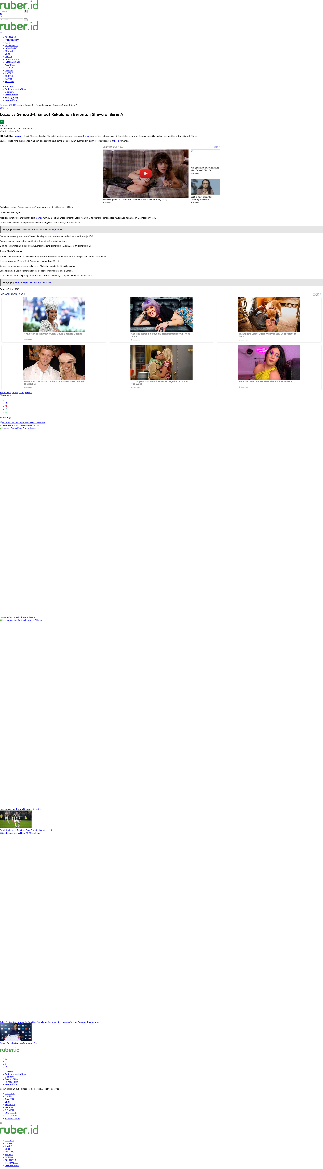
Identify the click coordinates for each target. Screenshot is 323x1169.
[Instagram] (6, 1061)
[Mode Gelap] (1, 14)
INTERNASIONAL (12, 62)
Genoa (86, 136)
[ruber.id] (36, 8)
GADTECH (9, 73)
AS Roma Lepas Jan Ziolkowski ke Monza (19, 425)
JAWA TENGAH (12, 59)
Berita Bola (5, 392)
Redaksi (9, 86)
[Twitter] (6, 1058)
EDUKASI (9, 51)
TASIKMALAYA (11, 45)
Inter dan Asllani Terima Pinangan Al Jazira (20, 809)
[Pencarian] (1, 17)
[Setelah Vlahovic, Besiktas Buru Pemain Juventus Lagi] (16, 827)
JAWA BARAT (11, 48)
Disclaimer (10, 92)
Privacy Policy (11, 97)
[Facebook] (6, 1056)
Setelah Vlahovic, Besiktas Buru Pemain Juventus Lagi (26, 830)
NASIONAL (10, 65)
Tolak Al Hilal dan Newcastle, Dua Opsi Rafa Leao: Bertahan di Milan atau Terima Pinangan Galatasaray (49, 1022)
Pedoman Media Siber (15, 89)
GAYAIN (8, 79)
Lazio (116, 140)
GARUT (8, 42)
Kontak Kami (11, 100)
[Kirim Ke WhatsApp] (6, 412)
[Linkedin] (6, 1064)
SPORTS (9, 76)
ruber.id (3, 125)
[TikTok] (6, 1067)
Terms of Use (11, 94)
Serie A (28, 392)
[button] (26, 11)
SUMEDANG (10, 37)
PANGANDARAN (12, 40)
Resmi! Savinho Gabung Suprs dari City (18, 1043)
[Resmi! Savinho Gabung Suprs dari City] (16, 1040)
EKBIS (7, 54)
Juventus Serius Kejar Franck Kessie (17, 617)
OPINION (9, 70)
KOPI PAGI (9, 81)
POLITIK (8, 56)
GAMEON (9, 67)
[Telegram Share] (6, 409)
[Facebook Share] (6, 400)
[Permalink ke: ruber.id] (2, 123)
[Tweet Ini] (6, 403)
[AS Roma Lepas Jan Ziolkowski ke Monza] (22, 422)
